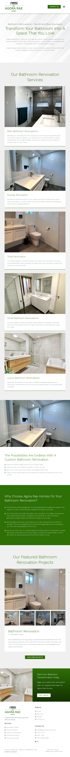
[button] (63, 6)
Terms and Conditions (54, 751)
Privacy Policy (53, 749)
